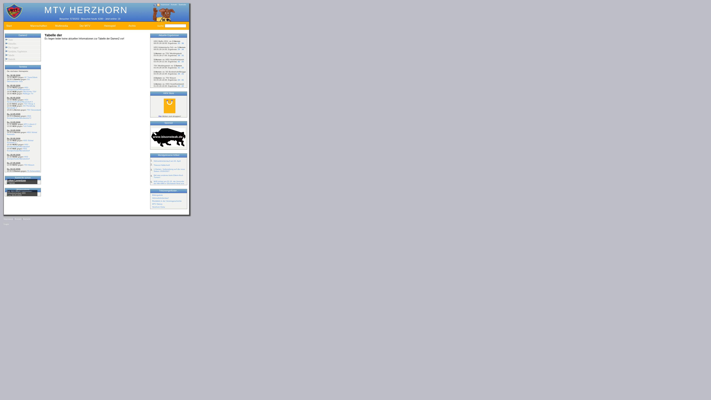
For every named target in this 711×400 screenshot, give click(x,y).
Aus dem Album (14, 191)
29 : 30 (181, 49)
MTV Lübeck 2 (30, 124)
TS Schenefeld (33, 171)
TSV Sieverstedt (34, 110)
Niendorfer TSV (29, 92)
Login (6, 224)
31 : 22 (181, 68)
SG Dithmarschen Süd (18, 80)
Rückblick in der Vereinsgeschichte (167, 201)
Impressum (165, 5)
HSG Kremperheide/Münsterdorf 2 (19, 117)
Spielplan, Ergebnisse (17, 51)
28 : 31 (181, 55)
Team (10, 40)
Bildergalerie (157, 195)
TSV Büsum (29, 165)
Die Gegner (13, 47)
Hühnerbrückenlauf (160, 198)
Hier (160, 116)
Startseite (182, 5)
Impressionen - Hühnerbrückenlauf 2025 (20, 192)
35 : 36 (181, 43)
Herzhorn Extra (158, 207)
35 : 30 (181, 86)
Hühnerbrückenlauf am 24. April (167, 161)
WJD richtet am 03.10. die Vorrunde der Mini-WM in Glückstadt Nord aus (169, 182)
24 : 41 (181, 80)
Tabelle (11, 55)
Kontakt (174, 5)
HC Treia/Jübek (30, 77)
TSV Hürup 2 (29, 104)
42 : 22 (181, 62)
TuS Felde (27, 126)
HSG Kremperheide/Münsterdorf (18, 88)
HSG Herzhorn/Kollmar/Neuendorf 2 (20, 101)
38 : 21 (181, 74)
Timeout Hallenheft (162, 165)
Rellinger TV (28, 94)
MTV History (157, 204)
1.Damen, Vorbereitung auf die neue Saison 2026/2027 (169, 170)
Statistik (11, 59)
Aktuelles (12, 43)
